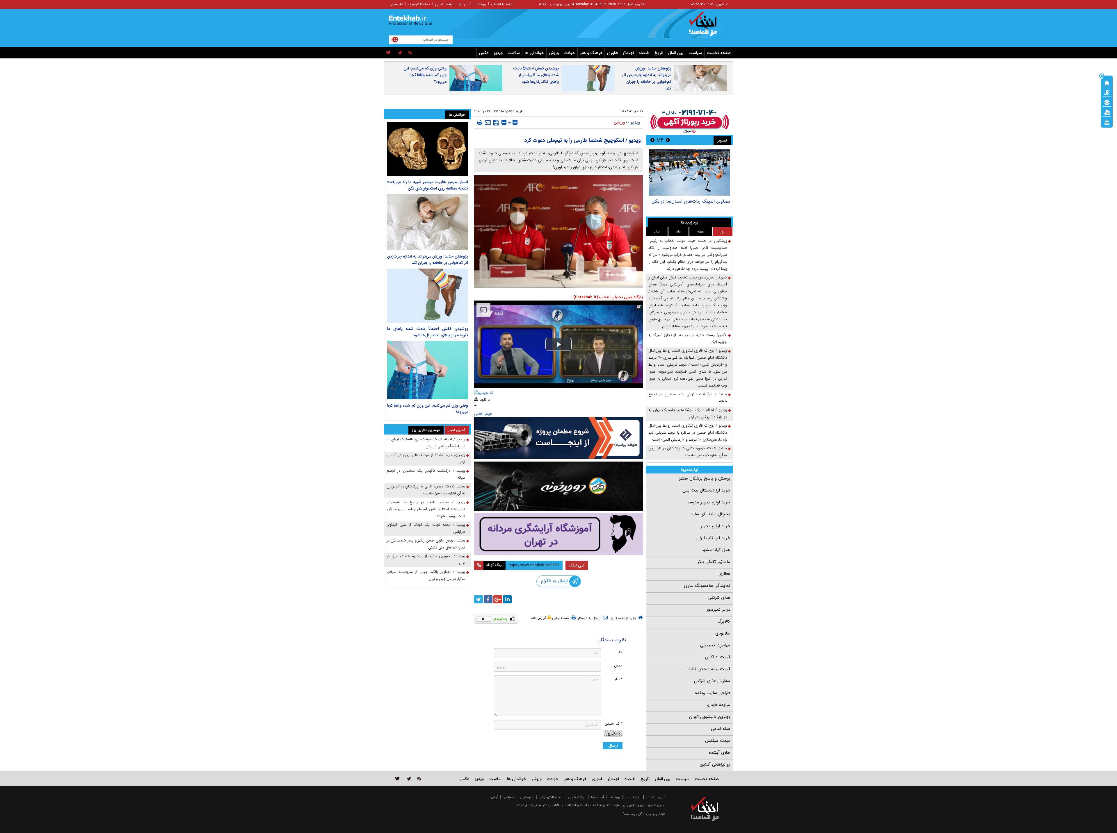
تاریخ (658, 53)
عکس (483, 53)
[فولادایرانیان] (558, 438)
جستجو (509, 797)
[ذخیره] (496, 122)
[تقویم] (1106, 112)
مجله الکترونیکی (551, 797)
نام (620, 652)
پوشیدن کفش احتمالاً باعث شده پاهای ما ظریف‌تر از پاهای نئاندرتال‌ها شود (536, 75)
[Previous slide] (668, 140)
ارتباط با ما (633, 797)
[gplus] (497, 599)
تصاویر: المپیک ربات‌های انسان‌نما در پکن (691, 201)
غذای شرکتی (719, 597)
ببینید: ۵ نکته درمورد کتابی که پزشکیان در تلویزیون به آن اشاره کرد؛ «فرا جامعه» (687, 451)
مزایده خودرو (718, 704)
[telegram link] (409, 778)
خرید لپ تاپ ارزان (713, 538)
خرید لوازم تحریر (715, 526)
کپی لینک (576, 565)
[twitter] (388, 53)
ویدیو (498, 53)
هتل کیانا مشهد (716, 549)
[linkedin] (507, 599)
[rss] (410, 53)
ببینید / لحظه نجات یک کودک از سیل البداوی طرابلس (426, 528)
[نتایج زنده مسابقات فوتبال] (1106, 121)
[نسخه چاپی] (479, 122)
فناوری (612, 53)
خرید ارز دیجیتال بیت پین (706, 490)
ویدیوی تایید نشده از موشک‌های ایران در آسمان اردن (426, 458)
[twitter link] (397, 778)
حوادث (569, 53)
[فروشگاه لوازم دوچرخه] (558, 486)
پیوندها (481, 4)
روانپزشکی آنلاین (715, 764)
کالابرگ (723, 621)
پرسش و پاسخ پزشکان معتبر (704, 478)
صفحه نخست (719, 53)
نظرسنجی (396, 4)
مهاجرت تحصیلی (715, 645)
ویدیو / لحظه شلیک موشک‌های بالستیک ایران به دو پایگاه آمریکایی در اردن (687, 413)
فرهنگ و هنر (591, 53)
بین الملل (676, 53)
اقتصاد (644, 53)
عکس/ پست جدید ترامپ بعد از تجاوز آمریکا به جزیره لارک (687, 338)
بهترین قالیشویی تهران (709, 716)
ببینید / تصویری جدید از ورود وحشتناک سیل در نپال (426, 559)
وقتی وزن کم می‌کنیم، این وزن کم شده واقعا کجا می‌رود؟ (425, 75)
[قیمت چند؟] (1106, 92)
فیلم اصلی (483, 413)
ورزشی (619, 122)
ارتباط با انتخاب (502, 4)
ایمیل (618, 665)
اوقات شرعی (444, 4)
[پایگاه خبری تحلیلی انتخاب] (707, 26)
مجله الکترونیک (419, 4)
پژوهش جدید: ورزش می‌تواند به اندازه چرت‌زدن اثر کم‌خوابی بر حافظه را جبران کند (646, 78)
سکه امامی (720, 728)
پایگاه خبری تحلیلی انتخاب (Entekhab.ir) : (607, 297)
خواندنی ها (534, 53)
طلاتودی (722, 633)
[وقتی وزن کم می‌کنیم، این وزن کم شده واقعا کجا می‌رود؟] (427, 370)
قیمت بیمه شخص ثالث (709, 669)
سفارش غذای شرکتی (712, 681)
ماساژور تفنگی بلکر (714, 561)
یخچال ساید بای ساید (710, 514)
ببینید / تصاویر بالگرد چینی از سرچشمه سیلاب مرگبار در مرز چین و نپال (426, 575)
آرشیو (494, 797)
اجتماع (628, 53)
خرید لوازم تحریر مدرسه (709, 502)
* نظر (618, 679)
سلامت (514, 53)
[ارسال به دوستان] (488, 122)
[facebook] (488, 599)
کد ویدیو (486, 392)
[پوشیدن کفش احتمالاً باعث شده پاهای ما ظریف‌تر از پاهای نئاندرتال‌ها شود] (427, 295)
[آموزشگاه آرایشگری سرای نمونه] (558, 534)
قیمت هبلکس (717, 657)
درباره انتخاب (655, 797)
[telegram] (400, 53)
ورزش (554, 53)
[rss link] (419, 778)
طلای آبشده (719, 752)
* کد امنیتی (613, 724)
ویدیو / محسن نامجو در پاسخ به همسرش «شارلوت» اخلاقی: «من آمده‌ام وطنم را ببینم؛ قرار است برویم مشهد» (426, 509)
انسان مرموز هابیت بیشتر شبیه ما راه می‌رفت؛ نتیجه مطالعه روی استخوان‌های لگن (427, 185)
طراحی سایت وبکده (712, 692)
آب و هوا (464, 4)
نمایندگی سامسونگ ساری (707, 585)
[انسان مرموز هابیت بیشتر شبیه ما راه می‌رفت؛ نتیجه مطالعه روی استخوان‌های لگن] (427, 149)
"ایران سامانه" (632, 814)
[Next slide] (652, 140)
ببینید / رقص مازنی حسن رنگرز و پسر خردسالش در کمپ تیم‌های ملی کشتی (426, 543)
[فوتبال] (1106, 102)
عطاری (724, 573)
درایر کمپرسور (718, 609)
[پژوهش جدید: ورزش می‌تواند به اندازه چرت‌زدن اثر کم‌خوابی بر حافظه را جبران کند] (427, 222)
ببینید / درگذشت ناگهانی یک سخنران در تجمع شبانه (687, 397)
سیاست (695, 53)
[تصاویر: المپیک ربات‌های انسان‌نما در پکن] (689, 172)
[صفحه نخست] (1106, 82)
